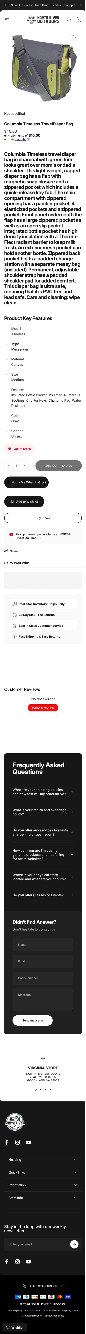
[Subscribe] (71, 1250)
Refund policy (14, 1316)
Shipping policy (68, 1316)
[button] (22, 136)
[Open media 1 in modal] (71, 37)
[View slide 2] (39, 1095)
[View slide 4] (49, 1095)
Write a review (41, 714)
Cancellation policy (53, 1322)
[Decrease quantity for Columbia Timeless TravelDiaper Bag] (8, 472)
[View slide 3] (44, 1095)
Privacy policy (30, 1316)
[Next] (77, 5)
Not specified (14, 110)
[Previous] (5, 5)
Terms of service (49, 1316)
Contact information (30, 1322)
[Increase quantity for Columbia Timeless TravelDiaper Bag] (24, 472)
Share (14, 557)
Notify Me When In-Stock (29, 488)
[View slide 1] (34, 1095)
